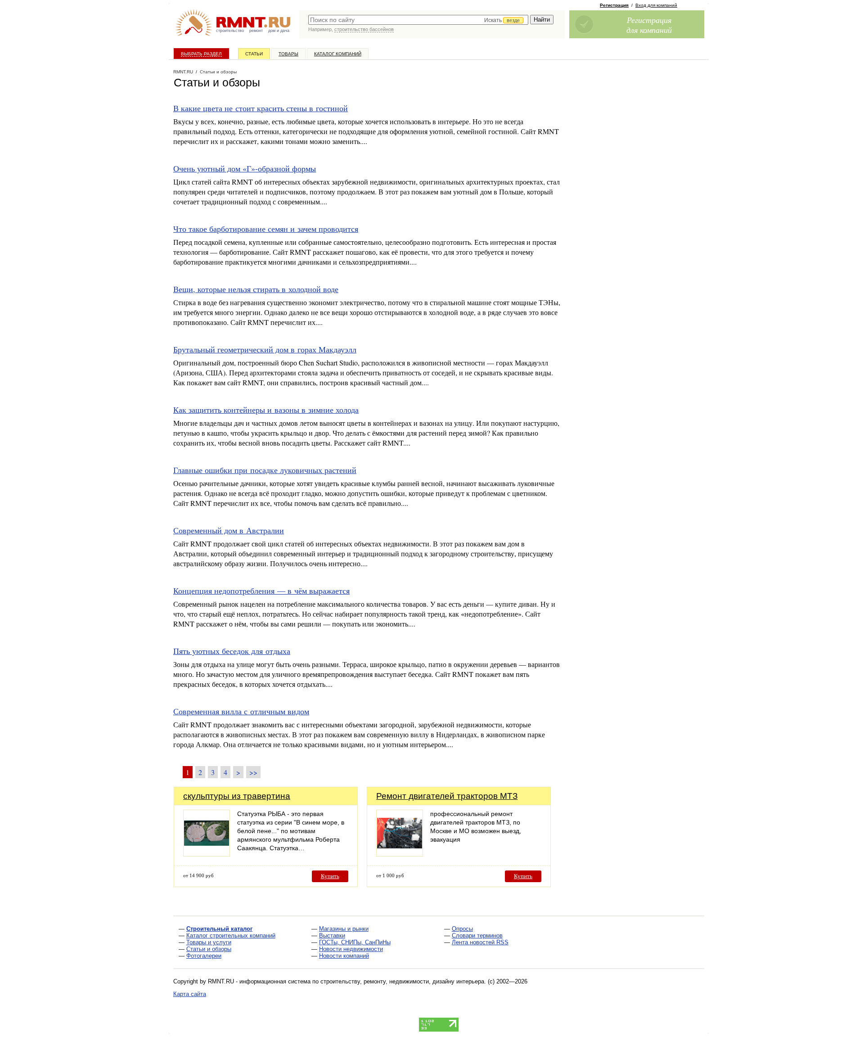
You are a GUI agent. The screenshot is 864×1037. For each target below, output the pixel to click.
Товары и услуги (208, 942)
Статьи (254, 53)
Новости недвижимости (351, 949)
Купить (330, 876)
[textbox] (418, 20)
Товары (288, 53)
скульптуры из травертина (236, 796)
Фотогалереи (203, 955)
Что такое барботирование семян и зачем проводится (265, 228)
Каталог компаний (337, 53)
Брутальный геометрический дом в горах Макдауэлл (264, 349)
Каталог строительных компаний (230, 935)
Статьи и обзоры (208, 949)
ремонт (256, 30)
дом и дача (278, 30)
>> (253, 772)
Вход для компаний (656, 5)
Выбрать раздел (201, 53)
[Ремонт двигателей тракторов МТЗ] (400, 854)
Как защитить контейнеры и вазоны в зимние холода (266, 409)
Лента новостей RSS (480, 942)
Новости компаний (344, 955)
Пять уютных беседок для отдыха (231, 650)
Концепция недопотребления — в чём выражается (261, 590)
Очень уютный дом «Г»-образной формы (244, 168)
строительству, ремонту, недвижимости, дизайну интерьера (402, 981)
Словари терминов (477, 935)
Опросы (462, 928)
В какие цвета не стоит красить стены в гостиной (260, 108)
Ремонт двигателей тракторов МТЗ (447, 796)
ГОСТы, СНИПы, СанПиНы (355, 942)
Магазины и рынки (344, 928)
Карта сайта (189, 994)
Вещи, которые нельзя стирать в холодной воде (255, 289)
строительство (230, 30)
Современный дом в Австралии (228, 530)
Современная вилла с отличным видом (241, 711)
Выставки (332, 935)
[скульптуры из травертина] (207, 854)
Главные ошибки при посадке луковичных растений (264, 469)
